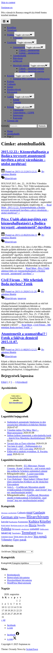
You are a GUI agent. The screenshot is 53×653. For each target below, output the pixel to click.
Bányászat (18, 58)
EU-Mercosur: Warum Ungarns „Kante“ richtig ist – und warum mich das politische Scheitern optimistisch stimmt (28, 468)
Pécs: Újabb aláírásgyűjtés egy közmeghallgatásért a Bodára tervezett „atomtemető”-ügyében (26, 223)
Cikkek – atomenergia (29, 50)
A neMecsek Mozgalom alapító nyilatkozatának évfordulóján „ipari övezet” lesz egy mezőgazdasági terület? (29, 490)
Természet (11, 30)
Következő (22, 382)
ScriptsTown (32, 649)
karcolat (5, 521)
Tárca (40, 533)
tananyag (22, 298)
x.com (10, 628)
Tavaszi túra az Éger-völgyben (21, 443)
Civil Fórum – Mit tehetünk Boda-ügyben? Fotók (22, 282)
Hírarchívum (10, 178)
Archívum (6, 551)
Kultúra (10, 81)
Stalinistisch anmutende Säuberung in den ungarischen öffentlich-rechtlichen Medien (26, 423)
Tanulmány (16, 533)
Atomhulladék (19, 55)
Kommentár (23, 522)
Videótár (17, 102)
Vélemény (18, 38)
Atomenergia (19, 47)
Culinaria (11, 84)
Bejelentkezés (13, 575)
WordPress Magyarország (19, 583)
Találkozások (44, 529)
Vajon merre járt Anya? (23, 536)
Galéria (10, 96)
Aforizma (4, 513)
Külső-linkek (5, 525)
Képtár (16, 99)
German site (12, 120)
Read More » (26, 209)
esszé (29, 512)
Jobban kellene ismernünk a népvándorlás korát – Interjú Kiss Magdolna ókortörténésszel (29, 436)
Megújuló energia (21, 65)
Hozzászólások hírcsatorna (19, 580)
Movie (33, 525)
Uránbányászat (7, 537)
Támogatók (18, 110)
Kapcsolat (17, 118)
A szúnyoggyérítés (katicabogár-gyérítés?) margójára (25, 475)
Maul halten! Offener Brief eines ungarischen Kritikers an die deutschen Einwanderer (27, 482)
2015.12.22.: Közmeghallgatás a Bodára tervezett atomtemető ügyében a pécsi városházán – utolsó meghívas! (25, 158)
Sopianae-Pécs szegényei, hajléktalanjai (31, 79)
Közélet (10, 76)
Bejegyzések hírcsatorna (18, 577)
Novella (41, 525)
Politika (10, 35)
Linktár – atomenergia (29, 53)
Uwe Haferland (14, 479)
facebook (11, 625)
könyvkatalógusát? (16, 402)
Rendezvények (14, 89)
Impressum (18, 115)
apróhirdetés (12, 513)
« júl (3, 620)
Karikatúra (13, 522)
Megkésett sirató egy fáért (19, 525)
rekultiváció (25, 529)
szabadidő (34, 529)
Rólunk (10, 107)
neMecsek (17, 61)
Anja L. (10, 487)
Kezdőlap (11, 27)
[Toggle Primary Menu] (6, 21)
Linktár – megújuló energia (31, 71)
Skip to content (8, 2)
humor (10, 87)
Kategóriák (6, 563)
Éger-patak (19, 539)
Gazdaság (11, 42)
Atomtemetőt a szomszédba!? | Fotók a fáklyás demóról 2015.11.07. (24, 338)
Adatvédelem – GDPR (23, 112)
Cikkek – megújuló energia (31, 68)
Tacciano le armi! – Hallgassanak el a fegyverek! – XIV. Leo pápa (24, 447)
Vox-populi (40, 536)
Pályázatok (12, 92)
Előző (4, 382)
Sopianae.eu (7, 7)
